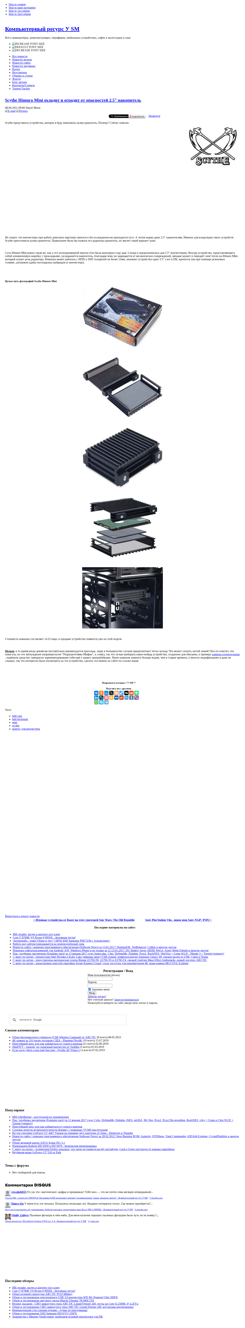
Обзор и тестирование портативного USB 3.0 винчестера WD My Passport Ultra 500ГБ (65, 1297)
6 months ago (141, 1209)
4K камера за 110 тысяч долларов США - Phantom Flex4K (47, 1040)
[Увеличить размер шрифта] (28, 43)
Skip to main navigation (22, 7)
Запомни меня (100, 989)
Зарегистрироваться (126, 999)
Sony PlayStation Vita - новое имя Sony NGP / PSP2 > (178, 919)
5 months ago (156, 1198)
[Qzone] (111, 697)
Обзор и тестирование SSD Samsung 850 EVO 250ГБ (44, 1313)
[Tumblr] (131, 697)
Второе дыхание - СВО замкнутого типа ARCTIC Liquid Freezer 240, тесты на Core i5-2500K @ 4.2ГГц (75, 1303)
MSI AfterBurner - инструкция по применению (40, 1116)
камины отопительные (226, 654)
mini (14, 722)
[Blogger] (116, 693)
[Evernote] (136, 693)
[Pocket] (106, 697)
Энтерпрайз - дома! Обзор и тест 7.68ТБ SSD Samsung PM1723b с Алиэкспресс (61, 940)
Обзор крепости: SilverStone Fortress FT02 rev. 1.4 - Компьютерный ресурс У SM (45, 1221)
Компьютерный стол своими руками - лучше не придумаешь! (50, 1310)
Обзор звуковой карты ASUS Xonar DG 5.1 (38, 1142)
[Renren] (116, 697)
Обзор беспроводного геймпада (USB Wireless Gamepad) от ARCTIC (54, 1037)
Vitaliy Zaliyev (20, 1215)
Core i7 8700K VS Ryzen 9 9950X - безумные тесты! (44, 937)
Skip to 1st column (19, 10)
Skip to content (17, 4)
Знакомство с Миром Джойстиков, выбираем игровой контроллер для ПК (57, 1316)
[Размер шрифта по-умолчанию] (27, 47)
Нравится (154, 115)
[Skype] (101, 702)
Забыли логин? (97, 996)
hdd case (17, 715)
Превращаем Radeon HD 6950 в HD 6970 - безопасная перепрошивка (54, 1145)
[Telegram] (106, 702)
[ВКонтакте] (96, 693)
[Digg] (126, 693)
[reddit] (131, 693)
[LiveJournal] (101, 697)
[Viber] (136, 697)
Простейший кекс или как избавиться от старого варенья (47, 1043)
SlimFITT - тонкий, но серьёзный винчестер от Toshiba (45, 1046)
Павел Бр (17, 1203)
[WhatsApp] (96, 702)
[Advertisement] (122, 221)
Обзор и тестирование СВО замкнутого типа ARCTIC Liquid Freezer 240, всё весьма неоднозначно (72, 1306)
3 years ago (93, 1221)
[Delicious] (121, 693)
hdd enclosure (20, 719)
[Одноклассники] (101, 693)
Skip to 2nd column (20, 14)
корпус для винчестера (26, 728)
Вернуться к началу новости (22, 916)
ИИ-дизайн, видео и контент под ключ (36, 934)
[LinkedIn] (96, 697)
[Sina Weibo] (121, 697)
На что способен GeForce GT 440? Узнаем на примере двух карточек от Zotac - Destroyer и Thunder (72, 1133)
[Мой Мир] (106, 693)
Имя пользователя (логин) (104, 975)
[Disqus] (122, 778)
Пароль (92, 982)
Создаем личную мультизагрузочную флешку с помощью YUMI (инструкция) (60, 1129)
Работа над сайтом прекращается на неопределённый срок (48, 943)
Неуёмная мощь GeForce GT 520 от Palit (36, 1152)
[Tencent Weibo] (126, 697)
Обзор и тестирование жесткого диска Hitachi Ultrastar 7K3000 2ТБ (53, 1300)
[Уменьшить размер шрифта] (29, 50)
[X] (111, 693)
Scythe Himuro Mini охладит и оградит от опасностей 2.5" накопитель (73, 100)
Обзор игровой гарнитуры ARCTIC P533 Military (42, 1294)
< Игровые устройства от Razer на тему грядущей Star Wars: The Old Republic (84, 919)
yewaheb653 (18, 1191)
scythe (15, 725)
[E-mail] (10, 110)
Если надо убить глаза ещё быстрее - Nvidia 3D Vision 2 (46, 1050)
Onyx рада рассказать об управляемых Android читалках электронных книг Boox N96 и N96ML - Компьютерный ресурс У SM (69, 1209)
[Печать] (22, 110)
